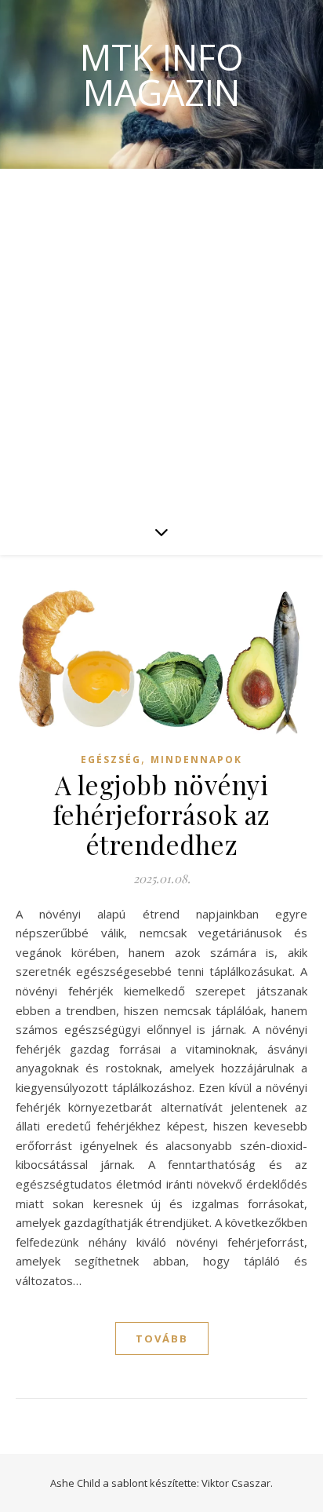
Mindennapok (196, 759)
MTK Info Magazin (162, 74)
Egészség (111, 759)
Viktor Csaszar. (237, 1483)
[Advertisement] (161, 338)
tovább (162, 1338)
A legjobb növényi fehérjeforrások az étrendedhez (161, 814)
